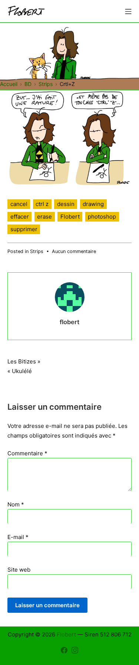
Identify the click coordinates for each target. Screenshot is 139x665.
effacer (19, 216)
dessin (66, 203)
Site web (18, 569)
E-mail (18, 537)
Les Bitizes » (23, 361)
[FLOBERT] (25, 11)
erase (44, 216)
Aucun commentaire (74, 251)
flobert (69, 322)
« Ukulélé (19, 371)
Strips (36, 251)
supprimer (23, 229)
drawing (93, 203)
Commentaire (27, 453)
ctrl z (42, 203)
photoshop (102, 216)
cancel (18, 203)
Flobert (70, 216)
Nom (15, 504)
